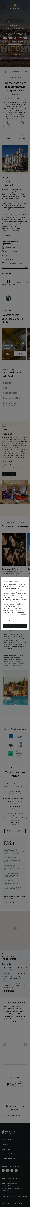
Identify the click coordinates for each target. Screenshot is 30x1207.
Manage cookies (15, 621)
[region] (15, 603)
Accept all (15, 626)
